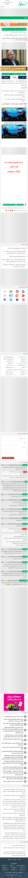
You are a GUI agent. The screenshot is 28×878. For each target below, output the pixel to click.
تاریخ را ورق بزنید (21, 365)
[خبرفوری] (20, 4)
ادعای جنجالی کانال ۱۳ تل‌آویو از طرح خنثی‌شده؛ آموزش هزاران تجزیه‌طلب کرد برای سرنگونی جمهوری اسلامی (12, 762)
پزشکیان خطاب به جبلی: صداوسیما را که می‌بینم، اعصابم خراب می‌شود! (14, 796)
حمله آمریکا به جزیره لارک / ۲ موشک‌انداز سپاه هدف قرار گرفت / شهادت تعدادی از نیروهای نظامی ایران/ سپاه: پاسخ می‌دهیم (13, 772)
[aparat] (17, 293)
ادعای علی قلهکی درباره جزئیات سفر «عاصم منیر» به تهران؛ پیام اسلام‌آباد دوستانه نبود (13, 724)
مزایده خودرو (9, 369)
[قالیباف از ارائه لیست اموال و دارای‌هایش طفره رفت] (12, 210)
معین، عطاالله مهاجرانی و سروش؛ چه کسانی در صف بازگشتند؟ (15, 100)
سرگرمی (11, 865)
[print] (23, 74)
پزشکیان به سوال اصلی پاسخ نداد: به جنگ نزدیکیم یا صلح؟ (12, 748)
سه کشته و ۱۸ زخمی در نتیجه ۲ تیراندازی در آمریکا (13, 781)
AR (8, 4)
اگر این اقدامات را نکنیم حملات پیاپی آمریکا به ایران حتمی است (14, 848)
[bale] (23, 293)
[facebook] (6, 210)
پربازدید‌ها (24, 786)
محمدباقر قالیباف (20, 204)
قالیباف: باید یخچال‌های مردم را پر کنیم (16, 248)
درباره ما (19, 859)
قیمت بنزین (5, 869)
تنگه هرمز (22, 867)
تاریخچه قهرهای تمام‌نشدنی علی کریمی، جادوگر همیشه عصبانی (14, 95)
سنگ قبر (23, 367)
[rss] (3, 7)
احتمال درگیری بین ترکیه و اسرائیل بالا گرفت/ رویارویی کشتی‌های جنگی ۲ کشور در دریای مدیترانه (12, 777)
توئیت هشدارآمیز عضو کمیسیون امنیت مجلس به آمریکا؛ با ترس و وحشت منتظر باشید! (13, 720)
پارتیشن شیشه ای (8, 372)
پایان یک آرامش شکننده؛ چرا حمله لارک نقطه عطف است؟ (13, 739)
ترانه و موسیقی (9, 361)
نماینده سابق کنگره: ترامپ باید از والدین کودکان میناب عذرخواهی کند (12, 744)
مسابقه (9, 859)
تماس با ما (14, 859)
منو (25, 18)
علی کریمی (21, 869)
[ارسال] (21, 74)
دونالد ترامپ (13, 867)
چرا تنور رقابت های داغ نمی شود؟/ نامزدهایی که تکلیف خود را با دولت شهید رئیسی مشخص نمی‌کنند (13, 260)
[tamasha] (23, 297)
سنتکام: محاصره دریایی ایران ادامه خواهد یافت (13, 716)
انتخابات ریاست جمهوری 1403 (9, 204)
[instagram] (5, 297)
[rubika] (11, 293)
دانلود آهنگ (23, 372)
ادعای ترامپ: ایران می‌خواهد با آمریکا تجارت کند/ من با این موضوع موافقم (14, 814)
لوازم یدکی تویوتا (9, 374)
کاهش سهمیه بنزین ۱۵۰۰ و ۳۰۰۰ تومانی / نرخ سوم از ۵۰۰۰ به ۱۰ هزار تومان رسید (13, 91)
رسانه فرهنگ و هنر (21, 357)
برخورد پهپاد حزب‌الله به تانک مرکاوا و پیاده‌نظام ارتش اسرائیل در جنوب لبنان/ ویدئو (12, 752)
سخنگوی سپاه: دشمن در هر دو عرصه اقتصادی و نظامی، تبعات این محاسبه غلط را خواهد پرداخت (13, 735)
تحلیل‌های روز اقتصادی (8, 357)
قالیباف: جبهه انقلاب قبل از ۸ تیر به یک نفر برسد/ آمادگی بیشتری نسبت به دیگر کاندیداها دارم (14, 252)
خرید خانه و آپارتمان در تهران (19, 369)
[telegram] (5, 293)
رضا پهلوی (4, 867)
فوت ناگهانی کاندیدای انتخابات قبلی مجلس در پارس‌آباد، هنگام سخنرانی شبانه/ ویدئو (14, 810)
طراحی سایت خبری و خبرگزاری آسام (11, 875)
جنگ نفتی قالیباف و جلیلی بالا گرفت (17, 256)
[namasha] (23, 301)
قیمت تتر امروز (9, 365)
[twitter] (10, 210)
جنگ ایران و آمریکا (20, 865)
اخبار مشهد (23, 359)
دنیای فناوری (10, 363)
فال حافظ (4, 865)
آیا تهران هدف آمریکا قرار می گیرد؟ (18, 845)
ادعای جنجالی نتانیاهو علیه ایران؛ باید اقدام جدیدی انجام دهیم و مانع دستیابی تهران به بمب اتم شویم (13, 767)
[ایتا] (17, 297)
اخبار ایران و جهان (22, 363)
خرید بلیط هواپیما (8, 367)
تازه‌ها (25, 712)
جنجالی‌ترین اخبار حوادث (7, 359)
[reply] (2, 465)
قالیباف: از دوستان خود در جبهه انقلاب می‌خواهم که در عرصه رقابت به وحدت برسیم (13, 265)
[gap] (5, 301)
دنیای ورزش (23, 361)
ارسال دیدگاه (8, 458)
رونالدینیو (13, 869)
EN (6, 4)
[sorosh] (11, 297)
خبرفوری (9, 872)
